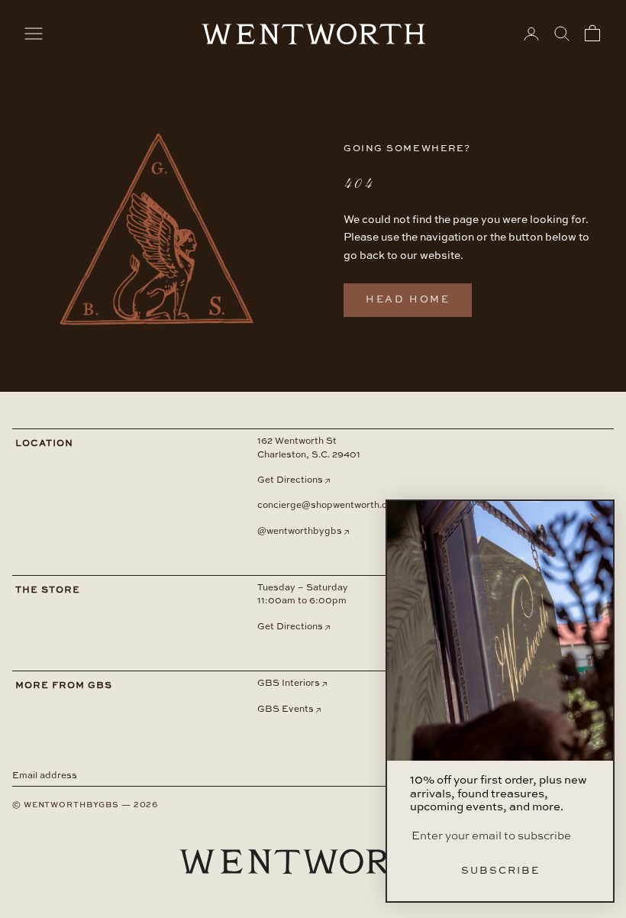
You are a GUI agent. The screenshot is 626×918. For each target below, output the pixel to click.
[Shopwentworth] (313, 874)
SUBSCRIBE (500, 871)
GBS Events (285, 709)
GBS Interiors (288, 683)
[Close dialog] (595, 518)
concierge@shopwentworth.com (329, 505)
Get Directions (290, 480)
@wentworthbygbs (299, 531)
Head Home (408, 300)
